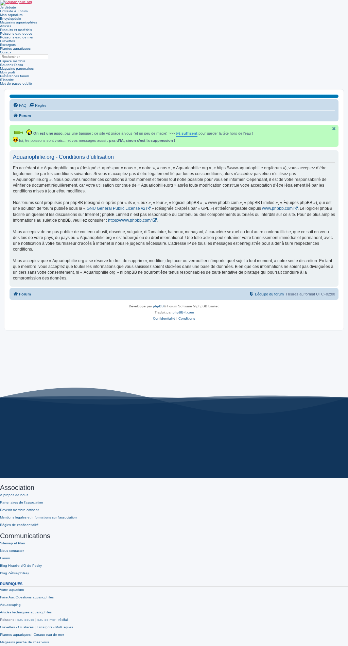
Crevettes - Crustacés (17, 627)
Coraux (5, 52)
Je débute (8, 7)
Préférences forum (14, 76)
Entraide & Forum (14, 11)
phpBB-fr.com (183, 312)
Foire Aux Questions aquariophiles (27, 597)
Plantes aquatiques (15, 48)
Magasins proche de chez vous (24, 642)
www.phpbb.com (277, 208)
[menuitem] (20, 105)
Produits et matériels (16, 30)
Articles (5, 26)
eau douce (25, 620)
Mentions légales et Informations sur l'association (38, 517)
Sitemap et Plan (12, 543)
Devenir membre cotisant (19, 510)
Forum (5, 558)
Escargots (8, 45)
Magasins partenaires (17, 68)
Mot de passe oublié (16, 83)
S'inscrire (7, 80)
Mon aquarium (11, 15)
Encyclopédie (10, 18)
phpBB (158, 306)
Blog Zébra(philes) (14, 573)
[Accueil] (16, 2)
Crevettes (7, 41)
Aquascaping (10, 605)
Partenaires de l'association (21, 502)
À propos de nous (14, 495)
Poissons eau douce (16, 33)
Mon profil (7, 72)
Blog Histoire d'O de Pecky (21, 565)
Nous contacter (12, 550)
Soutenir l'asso (11, 65)
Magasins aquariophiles (18, 22)
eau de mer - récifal (52, 620)
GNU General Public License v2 (116, 208)
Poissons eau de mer (16, 37)
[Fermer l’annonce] (334, 128)
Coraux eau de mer (49, 634)
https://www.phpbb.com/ (130, 220)
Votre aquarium (12, 590)
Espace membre (12, 61)
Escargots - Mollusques (55, 627)
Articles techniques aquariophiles (26, 612)
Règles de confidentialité (19, 525)
